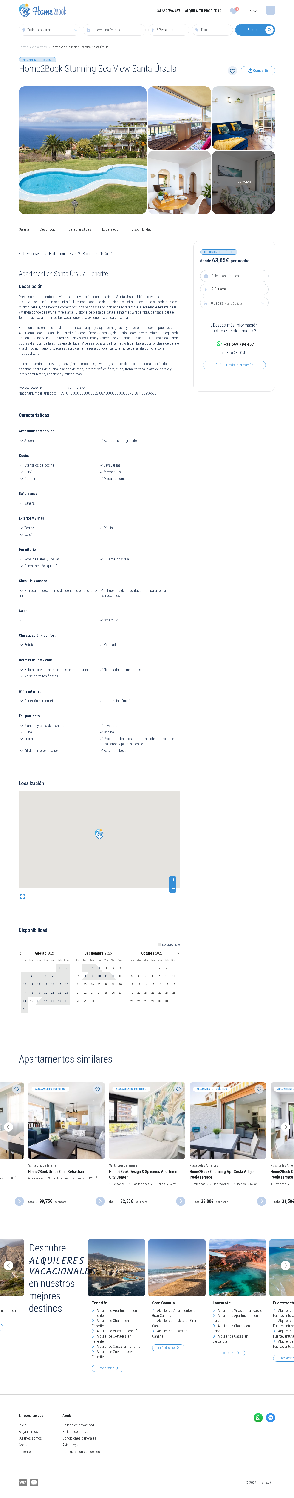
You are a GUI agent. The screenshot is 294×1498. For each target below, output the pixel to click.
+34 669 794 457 (167, 11)
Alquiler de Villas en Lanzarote (239, 1310)
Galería (24, 229)
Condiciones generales (79, 1438)
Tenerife (99, 1303)
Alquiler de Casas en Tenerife (118, 1346)
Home (22, 47)
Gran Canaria (163, 1303)
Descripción (48, 229)
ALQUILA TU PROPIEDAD (203, 11)
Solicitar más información (234, 365)
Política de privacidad (78, 1425)
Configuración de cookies (81, 1451)
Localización (111, 229)
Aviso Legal (70, 1445)
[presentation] (8, 1127)
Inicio (22, 1425)
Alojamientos (38, 47)
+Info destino (105, 1368)
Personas (220, 289)
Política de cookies (76, 1431)
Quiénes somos (30, 1438)
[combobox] (49, 29)
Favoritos (26, 1451)
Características (79, 229)
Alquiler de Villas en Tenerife (117, 1331)
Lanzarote (222, 1303)
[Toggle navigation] (270, 10)
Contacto (25, 1445)
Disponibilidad (141, 229)
